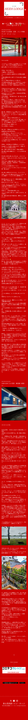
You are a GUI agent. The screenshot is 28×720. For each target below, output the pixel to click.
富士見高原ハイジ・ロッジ (14, 703)
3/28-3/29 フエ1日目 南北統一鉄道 (14, 383)
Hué (2, 36)
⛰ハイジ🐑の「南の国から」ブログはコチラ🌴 (14, 24)
